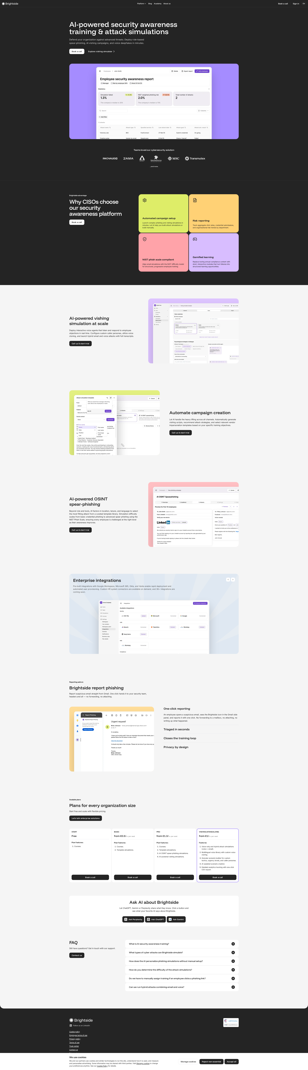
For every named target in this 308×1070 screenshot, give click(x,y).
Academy (157, 3)
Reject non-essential (211, 1061)
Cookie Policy (102, 1066)
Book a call (283, 4)
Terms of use (74, 1042)
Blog (150, 3)
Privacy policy (74, 1039)
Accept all (231, 1061)
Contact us (73, 1050)
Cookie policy (74, 1032)
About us (167, 3)
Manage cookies (142, 1063)
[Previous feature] (228, 579)
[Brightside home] (52, 3)
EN (304, 4)
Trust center (74, 1046)
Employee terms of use (78, 1035)
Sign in (296, 4)
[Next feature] (233, 579)
